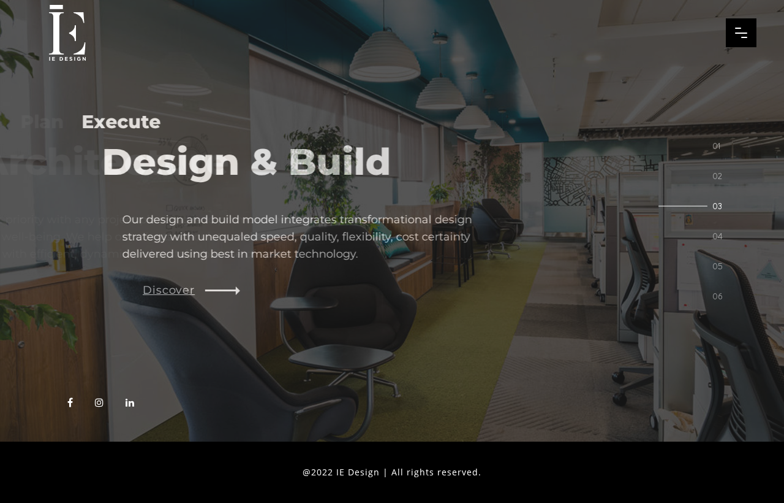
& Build (205, 162)
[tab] (719, 145)
